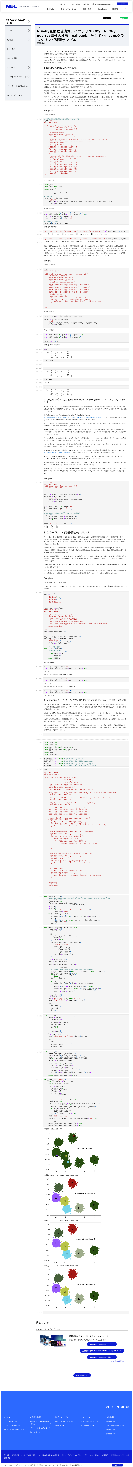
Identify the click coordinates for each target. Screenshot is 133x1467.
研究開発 (109, 1430)
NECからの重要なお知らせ (13, 1430)
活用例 (9, 30)
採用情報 (109, 1434)
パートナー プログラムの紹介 (18, 86)
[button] (51, 9)
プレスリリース (9, 1421)
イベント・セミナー (10, 1425)
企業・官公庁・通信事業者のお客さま (39, 1423)
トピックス (11, 49)
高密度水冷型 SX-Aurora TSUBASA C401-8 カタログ (100, 1351)
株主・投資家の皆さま (113, 1425)
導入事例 (58, 1425)
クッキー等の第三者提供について (30, 1455)
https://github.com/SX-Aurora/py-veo (57, 452)
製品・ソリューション (62, 1421)
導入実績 (10, 40)
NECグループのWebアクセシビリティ (71, 1455)
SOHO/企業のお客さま (88, 1421)
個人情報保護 (74, 1465)
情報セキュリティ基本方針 (92, 1455)
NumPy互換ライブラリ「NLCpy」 (49, 1329)
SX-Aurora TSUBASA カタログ (100, 1344)
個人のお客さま (35, 1432)
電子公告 (6, 1455)
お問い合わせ (80, 1375)
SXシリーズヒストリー (15, 95)
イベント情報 (12, 58)
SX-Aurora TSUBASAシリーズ (16, 21)
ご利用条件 (105, 1455)
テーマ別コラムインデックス (17, 77)
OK (116, 1465)
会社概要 (109, 1421)
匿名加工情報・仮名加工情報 (50, 1455)
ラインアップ (12, 67)
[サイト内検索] (125, 9)
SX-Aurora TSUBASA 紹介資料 (100, 1357)
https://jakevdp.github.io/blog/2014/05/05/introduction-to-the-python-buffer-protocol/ (74, 417)
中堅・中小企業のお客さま (38, 1428)
